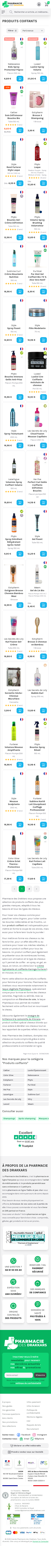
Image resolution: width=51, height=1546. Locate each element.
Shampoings (9, 1118)
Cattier (6, 1070)
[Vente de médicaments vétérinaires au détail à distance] (37, 1519)
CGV (28, 1421)
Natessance (33, 1075)
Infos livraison (33, 1406)
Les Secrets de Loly (12, 1099)
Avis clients (7, 1418)
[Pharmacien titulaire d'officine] (13, 1519)
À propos (6, 1402)
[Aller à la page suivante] (36, 889)
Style (30, 1089)
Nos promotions (9, 1422)
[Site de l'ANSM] (32, 1463)
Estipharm (8, 1080)
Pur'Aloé (31, 1084)
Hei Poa (6, 1089)
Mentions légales (34, 1417)
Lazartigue (8, 1094)
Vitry (30, 1099)
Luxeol (6, 1104)
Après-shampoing (27, 1118)
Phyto (30, 1080)
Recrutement (33, 1429)
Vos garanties (8, 1410)
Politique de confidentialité (33, 1411)
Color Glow (8, 1075)
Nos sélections (9, 1426)
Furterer (7, 1084)
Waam (31, 1104)
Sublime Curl (34, 1094)
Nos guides (7, 1406)
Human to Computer (40, 1541)
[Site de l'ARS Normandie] (44, 1463)
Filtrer (11, 30)
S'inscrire (40, 1375)
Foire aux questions (11, 1414)
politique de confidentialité (28, 1383)
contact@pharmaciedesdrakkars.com (30, 1510)
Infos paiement (34, 1402)
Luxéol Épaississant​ (37, 1070)
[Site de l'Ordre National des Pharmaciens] (19, 1463)
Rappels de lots (34, 1425)
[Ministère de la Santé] (7, 1463)
